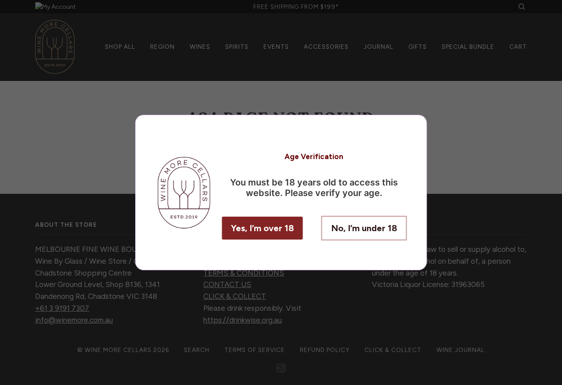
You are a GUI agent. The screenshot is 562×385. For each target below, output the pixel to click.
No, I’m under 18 (364, 228)
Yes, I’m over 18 (262, 228)
